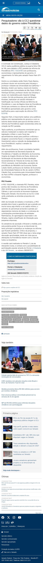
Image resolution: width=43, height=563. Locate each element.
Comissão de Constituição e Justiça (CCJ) (14, 308)
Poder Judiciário (6, 319)
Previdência (5, 315)
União (11, 321)
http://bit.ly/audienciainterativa (18, 263)
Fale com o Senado (10, 552)
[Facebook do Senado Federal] (4, 517)
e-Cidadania (36, 248)
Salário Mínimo (19, 321)
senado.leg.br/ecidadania (16, 269)
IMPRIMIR (6, 334)
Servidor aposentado (9, 542)
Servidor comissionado (9, 539)
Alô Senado (9, 250)
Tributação (23, 315)
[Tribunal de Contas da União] (12, 522)
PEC (16, 71)
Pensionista (5, 545)
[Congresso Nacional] (7, 522)
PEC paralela (16, 319)
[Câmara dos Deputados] (3, 522)
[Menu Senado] (3, 3)
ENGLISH (5, 526)
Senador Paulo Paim (8, 311)
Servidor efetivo (7, 536)
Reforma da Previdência (31, 321)
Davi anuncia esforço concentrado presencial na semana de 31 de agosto (19, 396)
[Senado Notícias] (10, 10)
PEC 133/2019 (6, 296)
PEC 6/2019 (5, 299)
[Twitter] (8, 517)
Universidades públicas (30, 317)
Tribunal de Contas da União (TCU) (12, 317)
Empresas (5, 321)
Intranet (6, 532)
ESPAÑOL (12, 526)
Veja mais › (39, 513)
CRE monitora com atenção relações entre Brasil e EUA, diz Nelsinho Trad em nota (19, 382)
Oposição (5, 324)
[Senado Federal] (21, 3)
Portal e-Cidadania (7, 327)
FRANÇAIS (21, 526)
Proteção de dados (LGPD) (11, 549)
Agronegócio (34, 319)
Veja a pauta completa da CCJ (11, 287)
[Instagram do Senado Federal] (14, 517)
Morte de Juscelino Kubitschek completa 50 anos (15, 495)
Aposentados (14, 315)
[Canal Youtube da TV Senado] (19, 517)
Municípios (25, 319)
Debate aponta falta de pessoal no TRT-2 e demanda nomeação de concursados (20, 376)
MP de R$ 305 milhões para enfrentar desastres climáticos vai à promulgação (18, 404)
